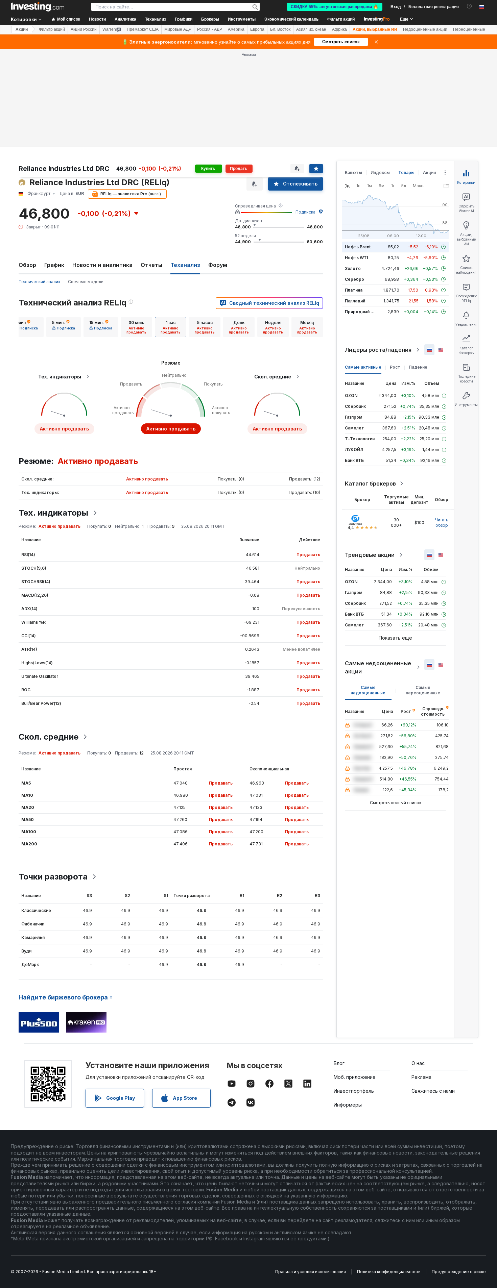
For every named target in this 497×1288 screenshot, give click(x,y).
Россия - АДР (209, 29)
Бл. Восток (280, 29)
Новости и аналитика (102, 265)
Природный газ (361, 311)
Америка (236, 29)
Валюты (353, 172)
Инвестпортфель (354, 1091)
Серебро (354, 279)
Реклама (421, 1077)
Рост (395, 367)
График (54, 265)
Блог (339, 1063)
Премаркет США (143, 29)
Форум (217, 265)
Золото (353, 268)
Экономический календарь (291, 19)
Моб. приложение (355, 1077)
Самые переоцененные (423, 690)
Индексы (380, 172)
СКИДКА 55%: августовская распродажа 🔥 (334, 6)
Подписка (305, 212)
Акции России (84, 29)
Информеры (348, 1105)
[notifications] (469, 6)
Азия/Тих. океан (311, 29)
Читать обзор (441, 522)
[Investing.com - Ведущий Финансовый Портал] (37, 6)
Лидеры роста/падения (378, 349)
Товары (406, 172)
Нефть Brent (358, 246)
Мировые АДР (177, 29)
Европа (257, 29)
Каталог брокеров (370, 483)
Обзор (27, 265)
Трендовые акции (370, 554)
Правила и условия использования (310, 1271)
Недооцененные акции (425, 29)
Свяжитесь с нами (433, 1091)
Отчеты (151, 265)
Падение (418, 367)
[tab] (26, 327)
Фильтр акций (341, 19)
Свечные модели (85, 281)
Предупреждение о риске (459, 1271)
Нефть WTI (356, 257)
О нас (418, 1063)
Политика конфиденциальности (389, 1271)
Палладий (355, 300)
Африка (339, 29)
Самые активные (363, 367)
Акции (22, 29)
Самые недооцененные (368, 690)
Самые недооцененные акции (378, 667)
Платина (353, 290)
